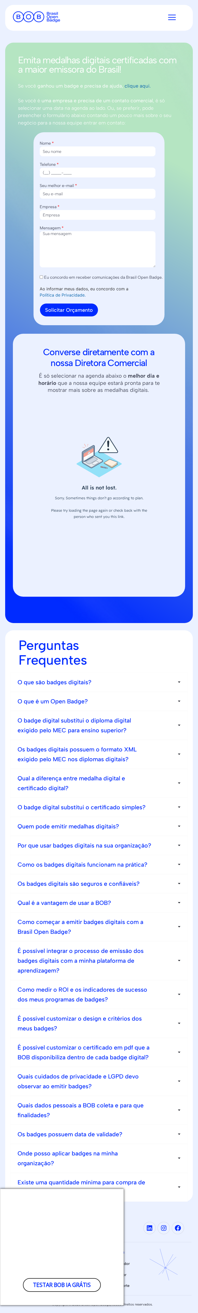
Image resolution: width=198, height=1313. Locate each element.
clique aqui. (138, 86)
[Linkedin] (149, 1228)
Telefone (49, 164)
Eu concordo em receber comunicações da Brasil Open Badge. (103, 277)
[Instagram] (164, 1228)
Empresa (50, 206)
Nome (47, 143)
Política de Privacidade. (63, 295)
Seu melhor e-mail (58, 185)
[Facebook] (178, 1228)
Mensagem (52, 228)
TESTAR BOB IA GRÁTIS (62, 1284)
